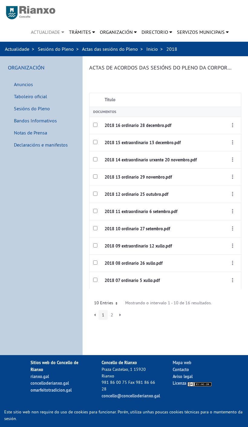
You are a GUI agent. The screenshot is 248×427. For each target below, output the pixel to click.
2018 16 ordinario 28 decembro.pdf (138, 125)
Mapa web (182, 362)
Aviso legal (183, 376)
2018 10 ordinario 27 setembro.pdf (137, 228)
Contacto (181, 369)
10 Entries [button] (104, 303)
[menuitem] (47, 32)
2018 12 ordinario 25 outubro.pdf (136, 194)
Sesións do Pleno (56, 49)
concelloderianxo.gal (50, 383)
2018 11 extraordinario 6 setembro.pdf (141, 211)
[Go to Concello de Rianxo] (30, 12)
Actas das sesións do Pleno (110, 49)
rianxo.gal (40, 376)
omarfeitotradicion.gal (51, 390)
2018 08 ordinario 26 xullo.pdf (133, 263)
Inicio (152, 49)
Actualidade (17, 49)
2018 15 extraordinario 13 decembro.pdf (143, 142)
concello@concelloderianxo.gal (131, 396)
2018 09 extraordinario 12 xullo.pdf (138, 246)
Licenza (180, 383)
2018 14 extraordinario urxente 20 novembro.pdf (151, 160)
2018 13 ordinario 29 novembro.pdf (138, 177)
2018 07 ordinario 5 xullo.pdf (132, 280)
